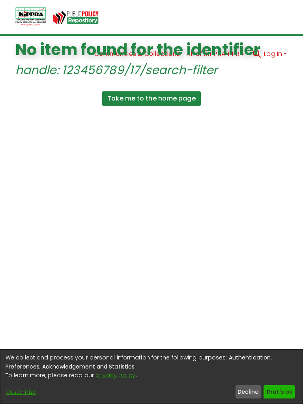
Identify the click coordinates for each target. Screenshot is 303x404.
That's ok (279, 392)
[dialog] (151, 376)
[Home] (30, 16)
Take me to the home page (151, 98)
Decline (248, 392)
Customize (21, 392)
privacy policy (115, 375)
